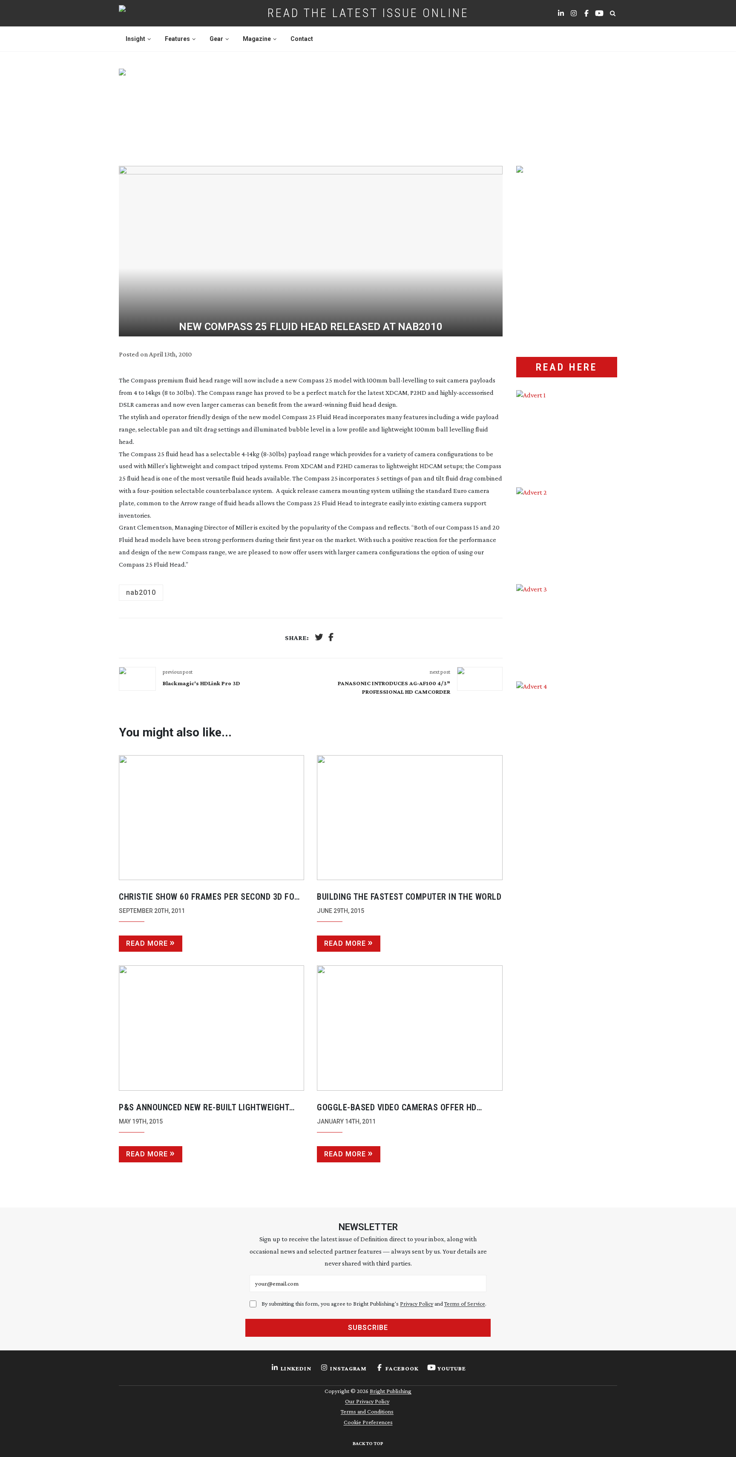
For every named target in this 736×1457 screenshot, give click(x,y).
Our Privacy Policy (367, 1401)
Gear (216, 38)
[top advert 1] (368, 107)
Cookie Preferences (368, 1422)
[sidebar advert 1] (566, 432)
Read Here (566, 367)
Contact (301, 38)
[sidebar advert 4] (566, 782)
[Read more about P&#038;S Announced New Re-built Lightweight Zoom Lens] (211, 1028)
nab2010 (141, 592)
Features (177, 38)
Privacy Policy (416, 1303)
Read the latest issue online (368, 13)
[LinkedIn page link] (561, 13)
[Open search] (612, 13)
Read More (147, 943)
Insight (135, 38)
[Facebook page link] (586, 13)
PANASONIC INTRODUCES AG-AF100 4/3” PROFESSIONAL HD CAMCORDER (394, 687)
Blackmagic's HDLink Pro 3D (201, 683)
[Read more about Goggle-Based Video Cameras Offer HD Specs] (409, 1028)
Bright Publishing (390, 1390)
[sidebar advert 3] (566, 626)
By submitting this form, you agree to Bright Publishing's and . (374, 1303)
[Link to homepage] (149, 13)
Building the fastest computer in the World (409, 897)
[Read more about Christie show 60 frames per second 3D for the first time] (211, 818)
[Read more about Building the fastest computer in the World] (409, 818)
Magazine (257, 38)
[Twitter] (319, 638)
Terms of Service (464, 1303)
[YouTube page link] (599, 13)
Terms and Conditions (367, 1411)
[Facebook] (331, 638)
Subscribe (368, 1328)
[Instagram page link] (573, 13)
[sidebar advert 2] (566, 529)
